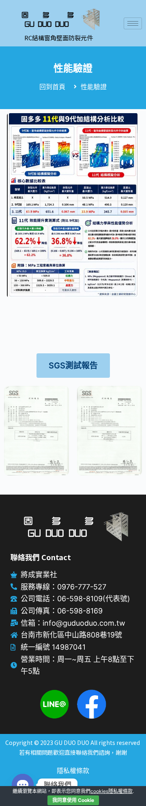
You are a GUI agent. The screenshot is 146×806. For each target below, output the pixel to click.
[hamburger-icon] (133, 23)
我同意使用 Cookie (73, 800)
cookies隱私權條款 (111, 791)
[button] (73, 365)
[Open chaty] (23, 785)
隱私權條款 (73, 771)
